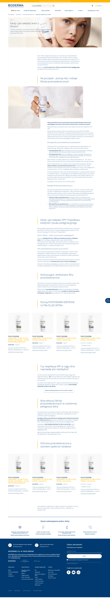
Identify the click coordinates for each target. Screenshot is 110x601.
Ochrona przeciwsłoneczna (27, 579)
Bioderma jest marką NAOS (54, 570)
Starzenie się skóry (39, 583)
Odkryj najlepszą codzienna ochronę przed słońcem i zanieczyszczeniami (55, 1)
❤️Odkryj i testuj (15, 10)
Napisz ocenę (86, 345)
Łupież (36, 577)
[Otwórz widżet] (107, 300)
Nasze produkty (45, 10)
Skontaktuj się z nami (17, 546)
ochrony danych (75, 563)
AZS (36, 570)
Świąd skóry (37, 572)
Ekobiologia (50, 576)
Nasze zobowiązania (52, 574)
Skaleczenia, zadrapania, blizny (40, 574)
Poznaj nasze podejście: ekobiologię (43, 533)
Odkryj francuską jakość (90, 533)
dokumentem (69, 563)
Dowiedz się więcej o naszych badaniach (66, 535)
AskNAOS (10, 574)
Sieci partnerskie (26, 590)
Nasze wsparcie (69, 10)
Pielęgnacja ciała (25, 575)
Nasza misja (50, 572)
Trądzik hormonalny (39, 581)
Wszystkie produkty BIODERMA (26, 571)
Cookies (10, 590)
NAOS (9, 570)
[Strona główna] (15, 5)
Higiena (23, 573)
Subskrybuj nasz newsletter (74, 547)
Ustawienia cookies (37, 590)
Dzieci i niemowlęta (26, 577)
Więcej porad (37, 585)
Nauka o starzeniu (52, 578)
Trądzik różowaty (38, 579)
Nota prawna (17, 590)
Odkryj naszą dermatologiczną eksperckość (20, 535)
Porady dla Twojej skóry (30, 10)
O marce (80, 10)
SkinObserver (11, 576)
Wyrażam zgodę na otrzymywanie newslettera (78, 559)
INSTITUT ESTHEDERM (13, 572)
